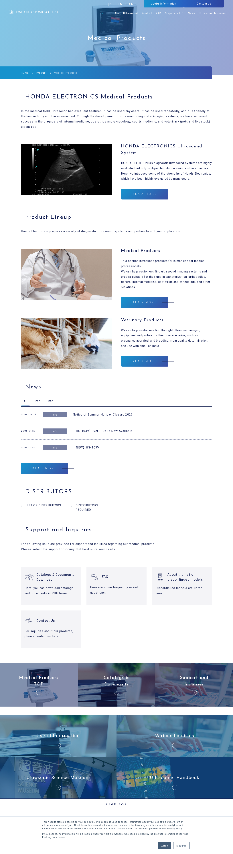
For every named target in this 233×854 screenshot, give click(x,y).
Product (41, 72)
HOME (25, 72)
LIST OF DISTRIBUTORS (43, 505)
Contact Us (45, 620)
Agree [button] (164, 845)
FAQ (105, 576)
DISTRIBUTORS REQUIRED (87, 507)
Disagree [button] (181, 845)
